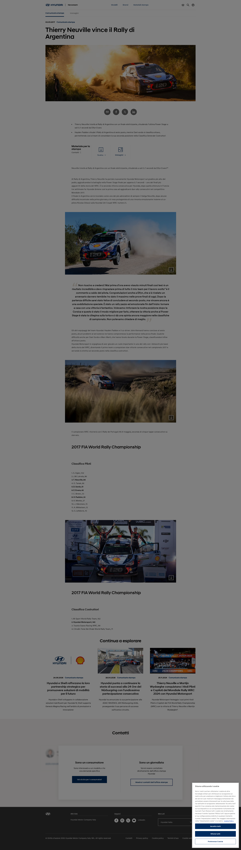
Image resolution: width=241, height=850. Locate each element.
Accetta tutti (215, 826)
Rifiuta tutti (215, 834)
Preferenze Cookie (215, 841)
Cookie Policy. (229, 821)
